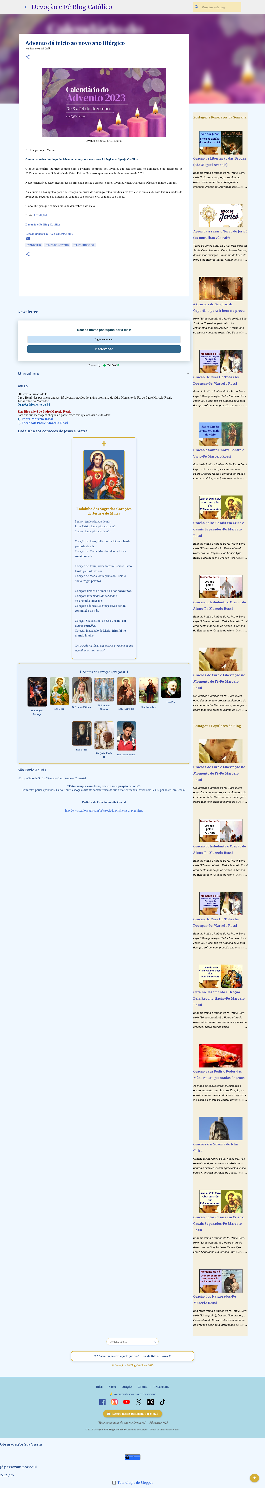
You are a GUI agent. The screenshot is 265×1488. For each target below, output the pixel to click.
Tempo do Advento (57, 245)
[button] (27, 57)
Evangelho (34, 245)
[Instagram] (114, 1401)
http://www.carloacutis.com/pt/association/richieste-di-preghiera (104, 810)
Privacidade (161, 1386)
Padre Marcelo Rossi (37, 419)
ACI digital (40, 215)
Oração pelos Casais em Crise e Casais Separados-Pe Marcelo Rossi (218, 529)
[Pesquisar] (154, 1341)
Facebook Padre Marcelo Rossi (45, 423)
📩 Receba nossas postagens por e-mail (132, 1413)
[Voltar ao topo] (254, 1478)
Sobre (112, 1386)
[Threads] (150, 1401)
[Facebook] (102, 1401)
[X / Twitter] (138, 1401)
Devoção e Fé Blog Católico (72, 7)
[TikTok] (162, 1401)
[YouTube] (126, 1401)
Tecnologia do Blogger (135, 1483)
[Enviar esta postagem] (27, 239)
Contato (143, 1386)
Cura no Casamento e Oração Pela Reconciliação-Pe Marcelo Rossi (219, 998)
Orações (127, 1386)
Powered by (94, 365)
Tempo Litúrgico (84, 245)
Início (99, 1386)
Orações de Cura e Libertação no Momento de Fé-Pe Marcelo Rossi (219, 681)
